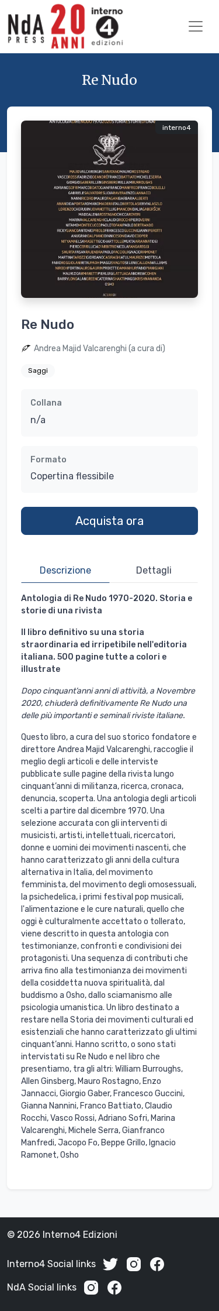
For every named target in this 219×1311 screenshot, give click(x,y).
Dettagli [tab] (154, 570)
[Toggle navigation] (195, 26)
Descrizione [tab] (65, 570)
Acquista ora (109, 521)
